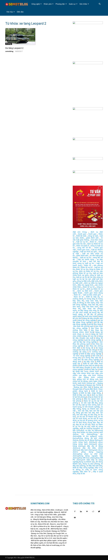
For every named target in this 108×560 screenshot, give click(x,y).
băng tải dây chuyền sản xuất (88, 337)
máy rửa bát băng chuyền (88, 366)
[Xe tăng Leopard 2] (20, 36)
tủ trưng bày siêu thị (92, 357)
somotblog (9, 51)
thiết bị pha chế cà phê (88, 365)
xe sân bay (92, 414)
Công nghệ (35, 4)
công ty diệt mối (83, 281)
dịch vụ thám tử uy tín (89, 271)
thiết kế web (81, 236)
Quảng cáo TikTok (93, 385)
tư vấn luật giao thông (88, 238)
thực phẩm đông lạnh (88, 390)
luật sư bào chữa (89, 404)
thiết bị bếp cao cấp (81, 395)
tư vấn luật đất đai (89, 402)
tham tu (93, 241)
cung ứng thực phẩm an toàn (88, 431)
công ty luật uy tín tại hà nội (88, 278)
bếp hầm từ (85, 471)
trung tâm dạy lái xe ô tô (43, 538)
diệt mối (94, 281)
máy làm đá (93, 304)
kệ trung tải (94, 312)
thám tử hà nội (43, 524)
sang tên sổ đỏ (84, 247)
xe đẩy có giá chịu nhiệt (88, 311)
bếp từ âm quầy (86, 436)
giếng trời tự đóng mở (87, 379)
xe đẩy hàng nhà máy (87, 310)
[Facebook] (75, 511)
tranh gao (82, 234)
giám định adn (92, 237)
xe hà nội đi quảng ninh (87, 420)
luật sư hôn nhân (48, 510)
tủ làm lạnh (89, 302)
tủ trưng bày (89, 298)
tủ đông (80, 302)
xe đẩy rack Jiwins (86, 450)
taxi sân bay (82, 414)
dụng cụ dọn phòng (91, 463)
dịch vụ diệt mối (84, 290)
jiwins (95, 432)
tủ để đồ (88, 314)
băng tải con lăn (90, 336)
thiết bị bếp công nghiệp (90, 353)
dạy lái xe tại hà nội (45, 536)
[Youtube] (75, 517)
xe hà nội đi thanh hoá (87, 416)
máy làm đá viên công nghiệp (86, 359)
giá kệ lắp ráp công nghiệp (85, 342)
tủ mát (85, 469)
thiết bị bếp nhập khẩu (90, 393)
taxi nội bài (83, 410)
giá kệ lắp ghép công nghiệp (88, 321)
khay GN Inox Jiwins (86, 457)
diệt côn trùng (80, 232)
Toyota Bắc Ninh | (91, 389)
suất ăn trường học (88, 428)
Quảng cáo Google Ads (55, 533)
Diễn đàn (20, 11)
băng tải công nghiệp (87, 320)
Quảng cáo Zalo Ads (82, 387)
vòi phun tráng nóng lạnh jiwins (88, 443)
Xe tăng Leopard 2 (14, 48)
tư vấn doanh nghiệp (91, 406)
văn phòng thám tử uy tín (88, 272)
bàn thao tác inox (57, 522)
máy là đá (81, 473)
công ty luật (93, 236)
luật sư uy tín (82, 241)
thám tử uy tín (82, 269)
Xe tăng (8, 44)
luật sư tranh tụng (86, 259)
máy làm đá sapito (60, 538)
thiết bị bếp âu (93, 296)
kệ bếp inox (89, 361)
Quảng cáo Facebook (43, 531)
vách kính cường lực (86, 383)
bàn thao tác (45, 522)
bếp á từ (98, 467)
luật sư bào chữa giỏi (92, 294)
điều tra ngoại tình (85, 285)
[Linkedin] (81, 511)
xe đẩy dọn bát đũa (94, 465)
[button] (99, 4)
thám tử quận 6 (82, 245)
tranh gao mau (83, 249)
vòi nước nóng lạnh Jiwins (88, 441)
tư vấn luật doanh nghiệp (44, 512)
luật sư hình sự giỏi (88, 251)
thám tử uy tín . (87, 267)
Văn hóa (9, 11)
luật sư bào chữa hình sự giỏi (88, 274)
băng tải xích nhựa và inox (88, 333)
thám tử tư (78, 296)
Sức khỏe (83, 4)
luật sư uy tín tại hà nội (85, 277)
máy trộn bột (92, 300)
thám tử (87, 265)
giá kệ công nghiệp (93, 340)
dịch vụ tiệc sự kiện (89, 430)
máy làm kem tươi (90, 306)
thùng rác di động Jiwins (89, 440)
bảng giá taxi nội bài (85, 412)
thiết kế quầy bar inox (88, 370)
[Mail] (87, 511)
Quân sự (72, 4)
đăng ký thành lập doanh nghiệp (45, 519)
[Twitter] (99, 511)
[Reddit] (93, 511)
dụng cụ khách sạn (87, 461)
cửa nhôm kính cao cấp (87, 373)
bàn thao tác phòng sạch (83, 326)
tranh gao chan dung (93, 292)
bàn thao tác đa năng (87, 349)
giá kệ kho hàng (95, 324)
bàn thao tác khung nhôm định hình (88, 331)
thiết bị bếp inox (57, 529)
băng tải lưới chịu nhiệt (87, 316)
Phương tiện (60, 4)
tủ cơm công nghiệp (81, 355)
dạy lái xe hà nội (83, 424)
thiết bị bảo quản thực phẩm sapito (44, 540)
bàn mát (95, 355)
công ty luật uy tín (85, 263)
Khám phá (47, 4)
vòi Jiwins (86, 434)
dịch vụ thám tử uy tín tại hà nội (88, 425)
